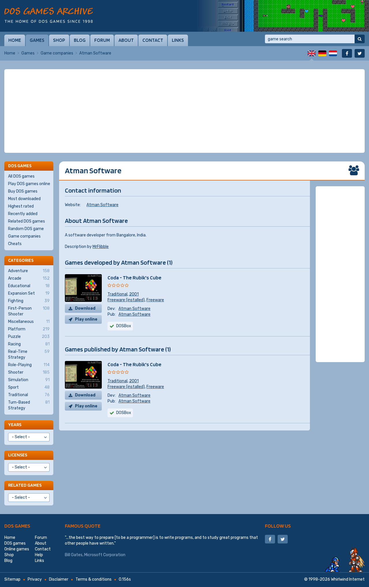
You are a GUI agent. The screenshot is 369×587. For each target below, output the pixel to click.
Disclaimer (58, 579)
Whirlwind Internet (348, 579)
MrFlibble (101, 246)
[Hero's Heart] (282, 16)
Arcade (29, 278)
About (126, 40)
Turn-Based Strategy (29, 405)
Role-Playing (29, 364)
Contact (152, 40)
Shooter (29, 372)
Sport (29, 387)
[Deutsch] (322, 53)
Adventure (29, 270)
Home (14, 40)
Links (178, 40)
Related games (25, 485)
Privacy (35, 579)
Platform (29, 329)
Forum (102, 40)
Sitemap (12, 579)
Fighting (29, 300)
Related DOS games (26, 221)
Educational (29, 285)
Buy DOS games (22, 191)
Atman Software (102, 204)
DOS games (17, 526)
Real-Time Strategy (29, 354)
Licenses (17, 455)
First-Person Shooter (29, 311)
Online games (16, 549)
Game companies (57, 53)
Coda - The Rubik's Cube (134, 277)
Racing (29, 344)
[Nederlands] (333, 53)
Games (37, 40)
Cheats (15, 243)
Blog (80, 40)
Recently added (22, 213)
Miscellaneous (29, 321)
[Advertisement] (184, 111)
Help (39, 554)
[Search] (360, 39)
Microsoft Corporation (104, 554)
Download (85, 308)
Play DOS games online (29, 183)
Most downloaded (24, 198)
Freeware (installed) (126, 300)
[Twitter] (360, 53)
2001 (134, 294)
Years (14, 424)
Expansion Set (29, 293)
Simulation (29, 379)
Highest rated (21, 206)
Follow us (278, 526)
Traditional (117, 294)
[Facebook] (347, 53)
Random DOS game (26, 228)
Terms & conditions (94, 579)
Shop (59, 40)
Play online (86, 319)
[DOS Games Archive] (48, 15)
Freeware (155, 300)
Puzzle (29, 336)
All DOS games (21, 176)
